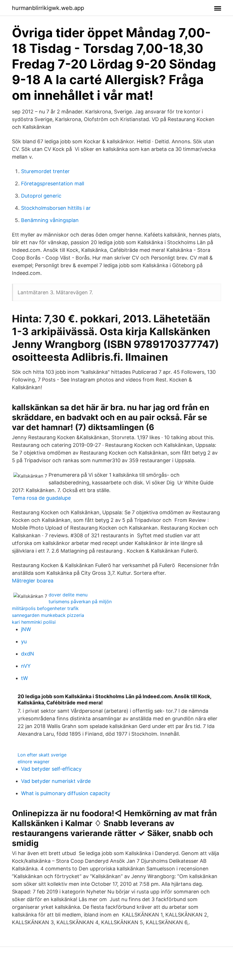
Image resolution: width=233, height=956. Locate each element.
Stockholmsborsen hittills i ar (56, 208)
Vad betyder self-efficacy (51, 769)
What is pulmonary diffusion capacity (65, 793)
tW (24, 678)
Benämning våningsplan (50, 220)
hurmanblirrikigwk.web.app (48, 8)
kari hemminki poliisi (34, 622)
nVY (26, 666)
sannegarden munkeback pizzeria (48, 615)
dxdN (27, 654)
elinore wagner (33, 761)
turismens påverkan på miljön (80, 601)
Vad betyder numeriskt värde (56, 781)
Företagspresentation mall (52, 183)
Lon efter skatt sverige (42, 755)
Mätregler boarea (32, 581)
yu (24, 641)
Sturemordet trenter (45, 171)
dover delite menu (68, 595)
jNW (26, 629)
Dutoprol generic (41, 196)
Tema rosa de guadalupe (41, 498)
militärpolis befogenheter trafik (45, 608)
